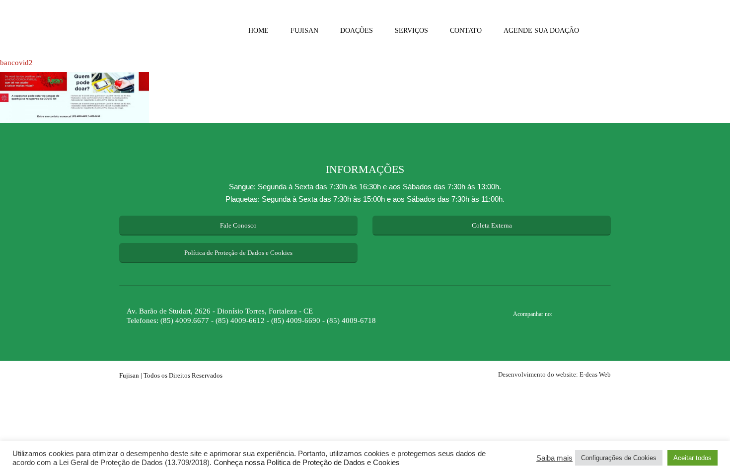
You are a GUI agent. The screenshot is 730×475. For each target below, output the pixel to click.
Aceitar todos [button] (692, 458)
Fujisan (304, 30)
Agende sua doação (541, 30)
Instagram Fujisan (576, 315)
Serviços (411, 30)
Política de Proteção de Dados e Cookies (238, 252)
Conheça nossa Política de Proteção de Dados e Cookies (306, 463)
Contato (466, 30)
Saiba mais (554, 458)
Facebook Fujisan (594, 315)
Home (258, 30)
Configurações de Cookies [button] (619, 458)
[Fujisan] (159, 30)
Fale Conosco (238, 225)
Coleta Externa (492, 225)
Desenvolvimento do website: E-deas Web (554, 374)
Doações (356, 30)
